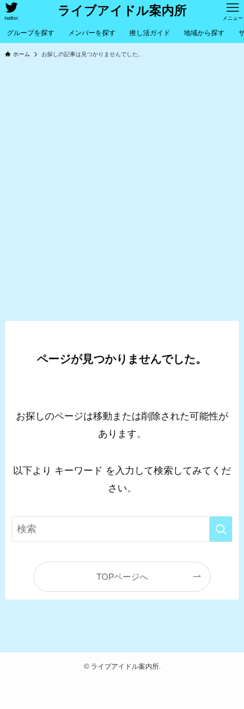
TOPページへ (122, 576)
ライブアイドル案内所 (122, 11)
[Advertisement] (122, 193)
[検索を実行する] (220, 528)
